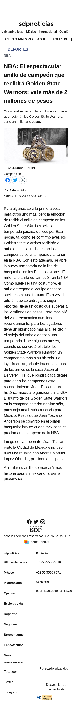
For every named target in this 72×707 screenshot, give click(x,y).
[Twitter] (15, 179)
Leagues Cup (59, 39)
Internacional (48, 31)
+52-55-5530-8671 (48, 572)
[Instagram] (42, 521)
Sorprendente (14, 634)
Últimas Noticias (12, 31)
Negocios (10, 624)
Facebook (10, 671)
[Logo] (36, 24)
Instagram (10, 692)
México (31, 31)
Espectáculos (13, 645)
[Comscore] (36, 541)
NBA (7, 55)
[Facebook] (8, 179)
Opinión (64, 31)
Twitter (8, 682)
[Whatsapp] (23, 179)
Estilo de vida (13, 603)
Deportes (10, 614)
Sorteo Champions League (23, 39)
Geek (7, 655)
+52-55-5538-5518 (48, 562)
